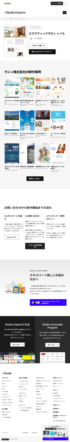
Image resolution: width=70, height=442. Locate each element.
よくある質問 (56, 396)
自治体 (21, 401)
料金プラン (56, 405)
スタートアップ (40, 389)
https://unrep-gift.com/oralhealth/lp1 (57, 105)
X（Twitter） (25, 432)
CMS (3, 383)
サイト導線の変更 (24, 410)
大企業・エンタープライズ (42, 381)
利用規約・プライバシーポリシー (60, 416)
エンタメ (21, 398)
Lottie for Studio (7, 402)
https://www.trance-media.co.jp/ (40, 105)
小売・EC (38, 394)
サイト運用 (5, 391)
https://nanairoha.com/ (41, 168)
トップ (5, 18)
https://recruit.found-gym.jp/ (41, 136)
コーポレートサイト (24, 384)
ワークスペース (6, 397)
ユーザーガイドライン (59, 421)
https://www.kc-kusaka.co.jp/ (55, 170)
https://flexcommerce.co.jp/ (58, 137)
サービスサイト (23, 389)
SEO (3, 389)
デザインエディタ (6, 381)
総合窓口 (55, 393)
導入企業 (4, 414)
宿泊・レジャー (23, 396)
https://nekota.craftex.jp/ (11, 170)
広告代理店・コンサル (42, 386)
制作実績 (11, 18)
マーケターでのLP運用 (25, 408)
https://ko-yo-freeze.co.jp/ (12, 135)
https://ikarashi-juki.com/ (26, 168)
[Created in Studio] (5, 439)
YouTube (34, 432)
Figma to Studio (7, 399)
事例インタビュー (6, 412)
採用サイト (22, 386)
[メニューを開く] (65, 3)
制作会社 (38, 383)
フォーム (4, 386)
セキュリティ (5, 394)
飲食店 (38, 391)
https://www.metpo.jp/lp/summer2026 (27, 105)
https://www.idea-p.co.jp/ (11, 104)
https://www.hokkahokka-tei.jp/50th (27, 137)
